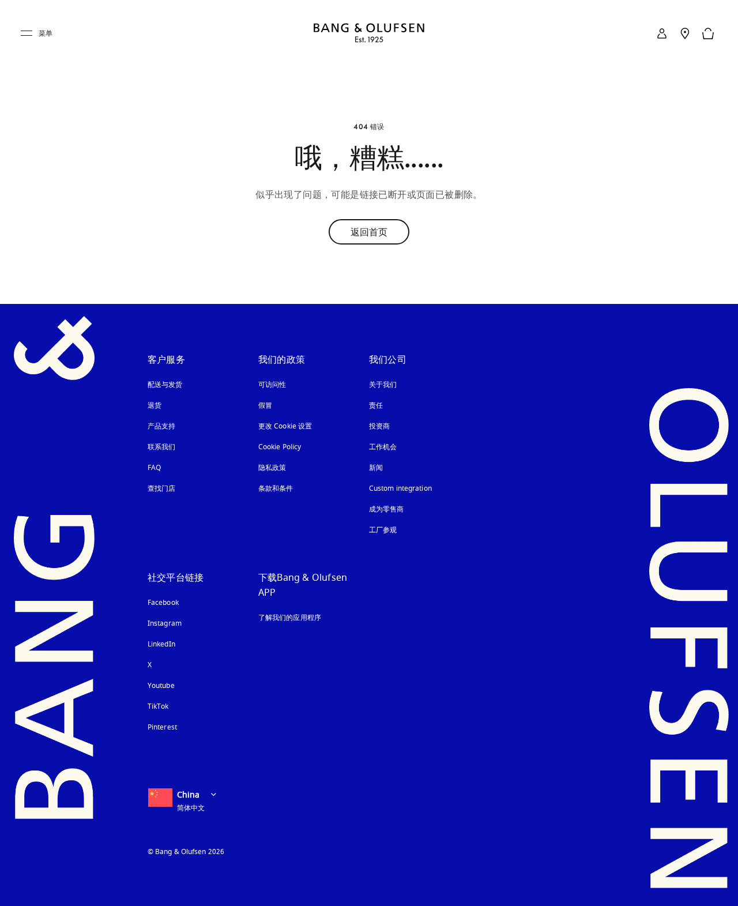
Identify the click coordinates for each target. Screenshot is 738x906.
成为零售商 (386, 509)
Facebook (163, 602)
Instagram (165, 623)
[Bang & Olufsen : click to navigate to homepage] (369, 33)
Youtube (161, 686)
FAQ (154, 468)
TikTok (158, 706)
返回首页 (369, 232)
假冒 (269, 405)
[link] (662, 33)
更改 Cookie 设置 (285, 426)
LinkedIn (161, 644)
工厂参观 (383, 530)
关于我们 (383, 384)
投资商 (379, 426)
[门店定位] (685, 33)
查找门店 (161, 488)
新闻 (376, 468)
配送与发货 (165, 384)
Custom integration (400, 488)
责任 (376, 405)
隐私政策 (272, 468)
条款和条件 (275, 488)
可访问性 (272, 384)
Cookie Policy (279, 447)
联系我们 (161, 447)
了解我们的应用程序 (289, 617)
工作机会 (383, 447)
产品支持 (161, 426)
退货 (154, 405)
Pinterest (162, 727)
